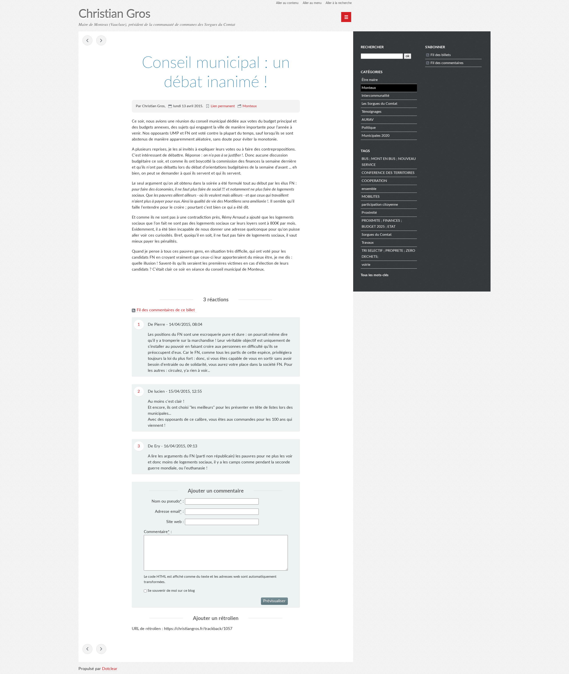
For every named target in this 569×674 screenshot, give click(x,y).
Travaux (368, 242)
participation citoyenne (380, 204)
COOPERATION (374, 181)
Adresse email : (169, 512)
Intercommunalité (375, 95)
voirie (366, 264)
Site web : (175, 522)
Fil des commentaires (447, 63)
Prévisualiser (274, 601)
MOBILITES (371, 196)
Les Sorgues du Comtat (379, 103)
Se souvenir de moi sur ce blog (171, 590)
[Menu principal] (346, 17)
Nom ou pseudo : (168, 501)
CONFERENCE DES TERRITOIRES (388, 173)
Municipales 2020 (375, 135)
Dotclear (109, 669)
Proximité (369, 212)
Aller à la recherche (339, 3)
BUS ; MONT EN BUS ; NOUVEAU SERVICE (389, 162)
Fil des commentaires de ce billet (166, 310)
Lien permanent (223, 106)
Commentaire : (158, 532)
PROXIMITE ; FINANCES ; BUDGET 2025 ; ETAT (382, 223)
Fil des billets (441, 55)
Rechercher (372, 47)
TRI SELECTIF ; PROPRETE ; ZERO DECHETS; (388, 253)
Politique (369, 127)
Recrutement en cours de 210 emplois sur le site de (101, 40)
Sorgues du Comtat (377, 234)
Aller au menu (312, 3)
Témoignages (371, 111)
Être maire (370, 80)
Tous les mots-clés (375, 275)
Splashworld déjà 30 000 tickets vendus (87, 40)
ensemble (369, 189)
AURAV (368, 119)
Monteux (249, 106)
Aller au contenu (287, 3)
